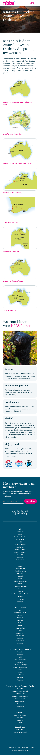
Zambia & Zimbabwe (20, 552)
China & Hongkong (20, 571)
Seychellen (20, 547)
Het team (20, 718)
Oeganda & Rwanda (20, 544)
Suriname (20, 677)
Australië (20, 689)
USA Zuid (20, 618)
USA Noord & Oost (20, 613)
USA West (20, 615)
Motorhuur (20, 643)
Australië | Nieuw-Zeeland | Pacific (20, 686)
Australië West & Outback (20, 691)
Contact (20, 723)
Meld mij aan (30, 501)
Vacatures (20, 720)
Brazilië (20, 657)
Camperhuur (20, 560)
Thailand (20, 591)
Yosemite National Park (20, 732)
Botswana (20, 532)
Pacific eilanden (20, 701)
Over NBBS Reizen (20, 715)
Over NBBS (20, 712)
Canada (20, 630)
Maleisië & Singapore (20, 581)
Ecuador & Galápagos (20, 667)
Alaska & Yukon (20, 628)
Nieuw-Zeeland (20, 699)
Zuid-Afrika (20, 555)
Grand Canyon (20, 729)
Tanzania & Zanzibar (20, 550)
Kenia (20, 534)
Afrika (20, 529)
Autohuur (20, 557)
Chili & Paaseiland (20, 660)
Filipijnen (20, 573)
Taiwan (20, 589)
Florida (20, 623)
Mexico (20, 670)
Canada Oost (20, 636)
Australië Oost (20, 694)
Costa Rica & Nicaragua (20, 665)
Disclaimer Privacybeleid (20, 751)
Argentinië (20, 654)
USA (20, 610)
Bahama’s (20, 620)
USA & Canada (20, 607)
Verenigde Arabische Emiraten (20, 594)
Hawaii (20, 625)
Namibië (20, 542)
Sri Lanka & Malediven (20, 586)
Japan (20, 579)
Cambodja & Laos (20, 568)
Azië (20, 566)
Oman (20, 584)
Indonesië (20, 576)
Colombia (20, 662)
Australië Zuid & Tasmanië (20, 696)
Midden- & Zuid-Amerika (20, 649)
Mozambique (20, 539)
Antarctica (20, 652)
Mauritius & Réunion (20, 537)
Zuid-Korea (20, 599)
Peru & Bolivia (20, 675)
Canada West (20, 633)
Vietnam (20, 596)
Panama (20, 672)
